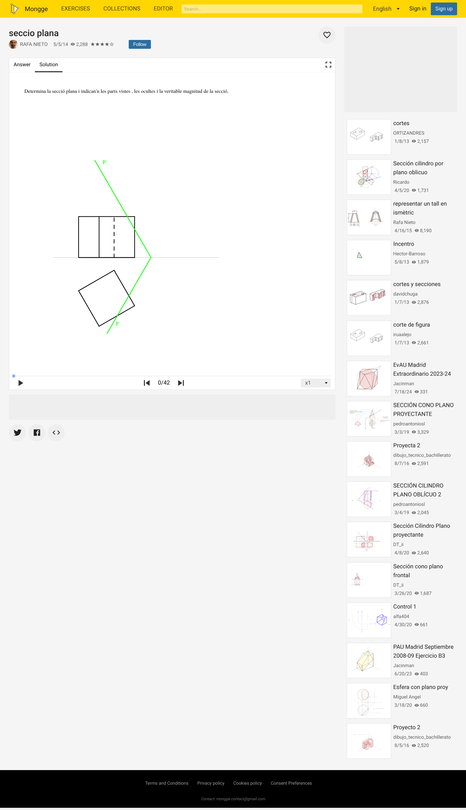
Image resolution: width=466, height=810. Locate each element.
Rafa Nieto (34, 44)
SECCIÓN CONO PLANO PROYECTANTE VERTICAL (423, 414)
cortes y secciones (417, 284)
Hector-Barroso (409, 254)
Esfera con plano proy (420, 687)
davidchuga (405, 294)
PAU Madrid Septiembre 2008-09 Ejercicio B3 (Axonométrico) (423, 656)
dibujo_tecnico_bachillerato (422, 455)
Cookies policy (247, 783)
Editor (163, 8)
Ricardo (401, 182)
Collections (121, 8)
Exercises (75, 8)
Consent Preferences (291, 783)
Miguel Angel (407, 697)
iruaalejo (402, 334)
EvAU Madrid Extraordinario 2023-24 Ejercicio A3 (422, 374)
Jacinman (403, 383)
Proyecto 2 (406, 727)
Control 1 (405, 606)
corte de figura (411, 325)
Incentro (403, 244)
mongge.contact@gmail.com (240, 799)
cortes (401, 123)
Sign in (417, 8)
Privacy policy (210, 783)
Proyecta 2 (406, 445)
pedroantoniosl (409, 424)
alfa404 (401, 616)
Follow (139, 44)
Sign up (444, 8)
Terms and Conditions (167, 783)
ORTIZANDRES (408, 133)
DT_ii (398, 544)
